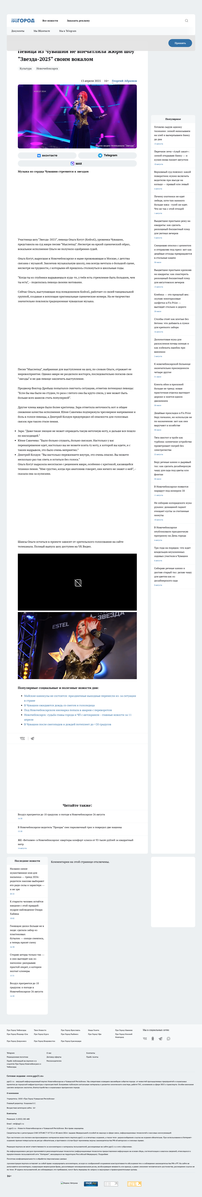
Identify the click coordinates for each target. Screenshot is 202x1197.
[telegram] (33, 738)
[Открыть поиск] (186, 20)
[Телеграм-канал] (107, 155)
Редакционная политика (17, 1057)
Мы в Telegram (67, 30)
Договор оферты (54, 1057)
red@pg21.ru (18, 1123)
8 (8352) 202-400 (23, 1119)
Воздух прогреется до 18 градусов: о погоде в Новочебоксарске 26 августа (61, 816)
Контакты (90, 1053)
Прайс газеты (92, 1057)
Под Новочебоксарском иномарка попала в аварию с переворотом (68, 710)
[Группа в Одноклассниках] (153, 1038)
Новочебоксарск (47, 68)
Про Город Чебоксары (16, 1030)
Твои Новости (40, 1030)
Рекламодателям (54, 1061)
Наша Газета (93, 1030)
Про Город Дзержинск (16, 1041)
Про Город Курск (41, 1034)
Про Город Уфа (94, 1034)
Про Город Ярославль (70, 1030)
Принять (180, 43)
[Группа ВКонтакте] (47, 155)
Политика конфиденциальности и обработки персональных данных (37, 1159)
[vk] (22, 738)
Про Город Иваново (124, 1030)
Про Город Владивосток (44, 1041)
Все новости (50, 20)
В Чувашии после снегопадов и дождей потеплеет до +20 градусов (67, 724)
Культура (26, 68)
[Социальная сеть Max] (77, 163)
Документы (17, 30)
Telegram (11, 1053)
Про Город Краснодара (71, 1041)
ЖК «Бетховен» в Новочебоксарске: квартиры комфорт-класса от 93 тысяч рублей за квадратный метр (75, 843)
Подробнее (103, 1154)
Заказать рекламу (78, 20)
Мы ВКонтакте (42, 30)
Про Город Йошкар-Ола (17, 1034)
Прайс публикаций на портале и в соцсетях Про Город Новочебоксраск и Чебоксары (24, 1064)
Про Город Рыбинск (69, 1034)
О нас (49, 1053)
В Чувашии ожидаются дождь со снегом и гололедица (59, 705)
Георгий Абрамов (124, 81)
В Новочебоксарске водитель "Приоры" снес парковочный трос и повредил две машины (70, 829)
